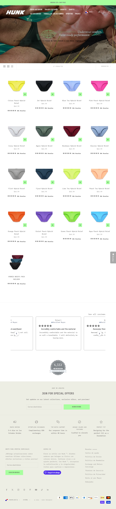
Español (25, 500)
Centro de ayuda (92, 453)
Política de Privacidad (95, 474)
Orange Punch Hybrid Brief (16, 232)
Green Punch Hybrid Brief (72, 231)
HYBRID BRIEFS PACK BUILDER (16, 278)
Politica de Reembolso (94, 460)
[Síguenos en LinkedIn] (48, 490)
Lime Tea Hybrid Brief (71, 189)
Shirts (72, 10)
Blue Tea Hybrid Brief (71, 101)
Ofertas (69, 14)
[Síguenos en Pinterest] (30, 490)
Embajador (89, 482)
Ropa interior (36, 10)
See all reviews (96, 314)
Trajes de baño (51, 10)
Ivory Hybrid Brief (16, 146)
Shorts (63, 10)
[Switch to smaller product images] (8, 66)
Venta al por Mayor (93, 478)
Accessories (35, 14)
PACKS (78, 14)
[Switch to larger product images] (4, 66)
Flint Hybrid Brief (16, 189)
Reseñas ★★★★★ (91, 449)
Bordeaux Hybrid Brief (71, 146)
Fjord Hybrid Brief (44, 189)
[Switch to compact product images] (12, 66)
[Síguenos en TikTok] (42, 490)
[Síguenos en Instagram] (18, 490)
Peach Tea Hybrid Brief (99, 189)
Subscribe (76, 407)
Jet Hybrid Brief (44, 101)
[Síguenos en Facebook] (6, 490)
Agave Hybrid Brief (44, 146)
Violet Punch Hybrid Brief (44, 232)
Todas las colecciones (54, 14)
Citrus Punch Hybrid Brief (16, 102)
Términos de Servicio (94, 470)
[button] (16, 333)
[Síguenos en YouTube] (36, 490)
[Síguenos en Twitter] (12, 490)
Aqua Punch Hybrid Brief (99, 231)
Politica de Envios (93, 457)
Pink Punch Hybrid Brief (99, 101)
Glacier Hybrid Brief (99, 146)
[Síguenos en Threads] (24, 490)
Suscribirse (14, 472)
